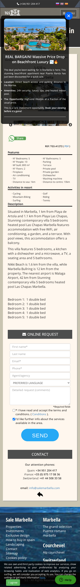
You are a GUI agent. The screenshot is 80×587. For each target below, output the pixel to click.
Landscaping (15, 544)
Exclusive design (18, 535)
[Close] (69, 16)
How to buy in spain (20, 540)
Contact (11, 549)
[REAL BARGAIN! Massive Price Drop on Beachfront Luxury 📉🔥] (35, 34)
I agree (13, 582)
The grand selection (57, 526)
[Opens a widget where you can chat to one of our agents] (65, 580)
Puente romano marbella (54, 533)
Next (70, 125)
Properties (13, 526)
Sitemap (12, 553)
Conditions (39, 414)
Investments (15, 531)
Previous (11, 125)
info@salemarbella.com (44, 488)
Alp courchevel (53, 552)
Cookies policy (16, 558)
